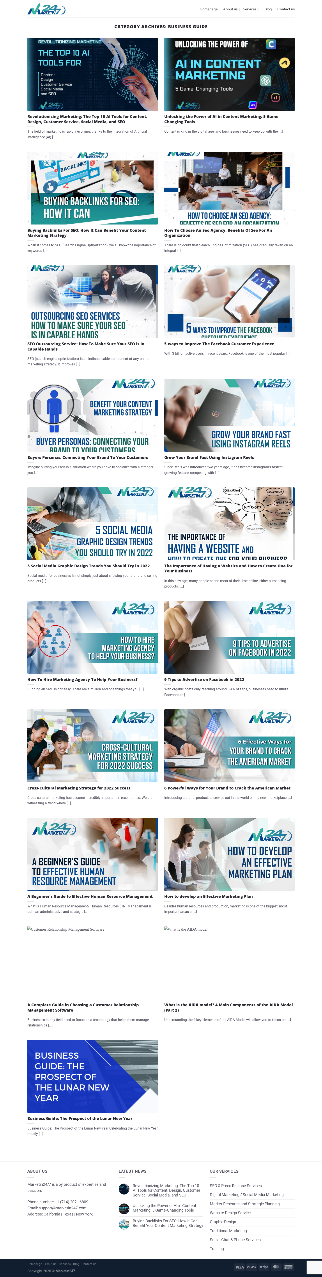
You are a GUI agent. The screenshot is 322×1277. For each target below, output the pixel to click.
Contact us (286, 9)
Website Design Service (230, 1213)
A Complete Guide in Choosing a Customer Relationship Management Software (83, 1007)
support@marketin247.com (63, 1208)
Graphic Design (223, 1222)
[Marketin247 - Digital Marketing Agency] (46, 8)
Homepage (209, 9)
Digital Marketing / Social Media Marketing (247, 1195)
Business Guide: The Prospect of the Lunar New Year (79, 1118)
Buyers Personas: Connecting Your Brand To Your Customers (87, 457)
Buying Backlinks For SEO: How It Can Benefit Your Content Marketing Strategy (86, 233)
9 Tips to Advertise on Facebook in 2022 (204, 679)
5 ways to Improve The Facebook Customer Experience (219, 343)
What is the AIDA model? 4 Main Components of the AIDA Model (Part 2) (228, 1007)
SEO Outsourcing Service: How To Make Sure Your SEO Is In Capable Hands (85, 346)
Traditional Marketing (228, 1231)
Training (217, 1249)
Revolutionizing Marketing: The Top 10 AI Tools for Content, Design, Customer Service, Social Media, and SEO (87, 119)
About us (230, 9)
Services (249, 9)
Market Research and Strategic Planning (245, 1204)
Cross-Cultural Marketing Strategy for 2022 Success (78, 788)
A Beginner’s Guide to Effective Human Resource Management (90, 896)
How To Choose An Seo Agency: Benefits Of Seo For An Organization (218, 233)
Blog (268, 9)
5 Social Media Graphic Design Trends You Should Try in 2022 (88, 565)
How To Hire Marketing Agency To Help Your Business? (82, 679)
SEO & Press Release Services (236, 1186)
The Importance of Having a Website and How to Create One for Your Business (228, 568)
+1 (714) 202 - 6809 (71, 1202)
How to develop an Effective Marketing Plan (208, 896)
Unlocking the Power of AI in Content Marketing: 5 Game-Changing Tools (222, 119)
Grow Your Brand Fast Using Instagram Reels (209, 457)
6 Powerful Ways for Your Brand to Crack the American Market (227, 788)
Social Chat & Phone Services (235, 1240)
